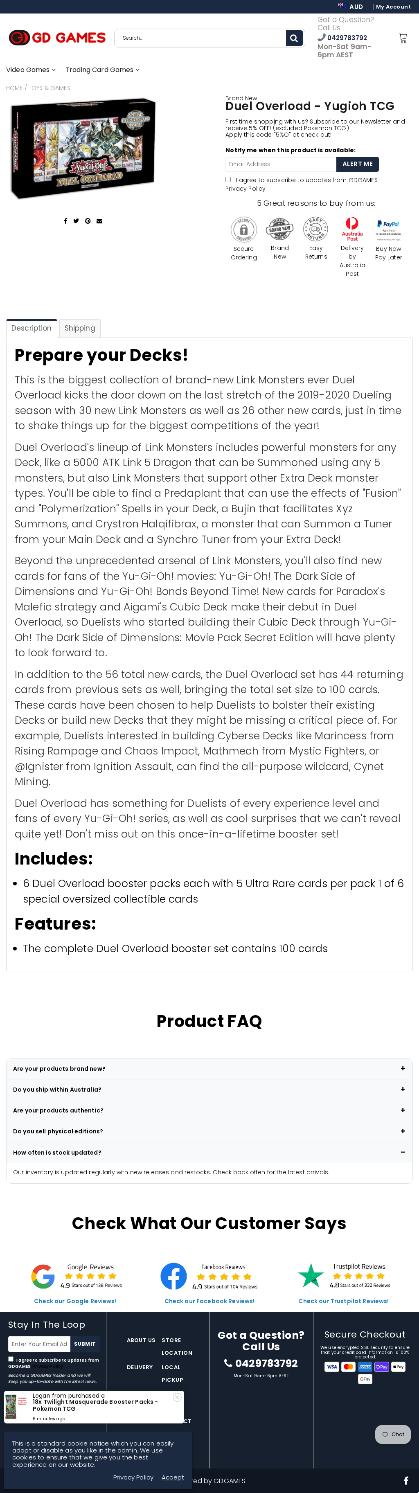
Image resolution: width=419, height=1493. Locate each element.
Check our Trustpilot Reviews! (343, 1301)
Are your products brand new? (59, 1069)
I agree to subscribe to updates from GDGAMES (53, 1363)
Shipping (80, 328)
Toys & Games (49, 88)
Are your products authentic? (58, 1110)
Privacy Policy (245, 189)
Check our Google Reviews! (75, 1301)
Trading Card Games (100, 69)
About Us (141, 1340)
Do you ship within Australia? (57, 1089)
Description (31, 328)
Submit (85, 1343)
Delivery (140, 1367)
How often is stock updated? (57, 1152)
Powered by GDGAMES (209, 1481)
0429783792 (346, 38)
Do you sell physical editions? (58, 1131)
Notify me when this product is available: (290, 150)
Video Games (29, 69)
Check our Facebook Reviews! (209, 1301)
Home (14, 88)
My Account (393, 7)
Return (138, 1394)
